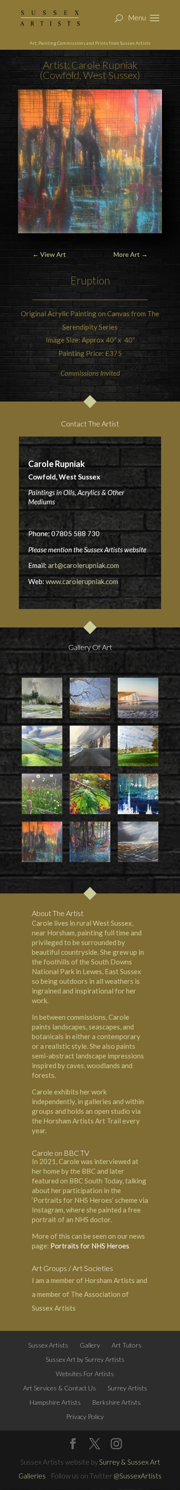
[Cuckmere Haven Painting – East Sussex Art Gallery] (138, 698)
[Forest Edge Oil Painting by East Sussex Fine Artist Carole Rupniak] (42, 698)
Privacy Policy (85, 1416)
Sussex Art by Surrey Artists (85, 1359)
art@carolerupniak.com (83, 565)
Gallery (90, 1345)
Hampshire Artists (55, 1402)
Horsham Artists (109, 1280)
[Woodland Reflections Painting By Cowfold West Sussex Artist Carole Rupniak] (90, 842)
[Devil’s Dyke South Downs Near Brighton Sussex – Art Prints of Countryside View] (42, 746)
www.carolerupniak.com (82, 581)
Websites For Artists (85, 1374)
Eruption (90, 280)
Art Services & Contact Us (59, 1388)
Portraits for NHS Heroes (89, 1246)
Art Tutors (127, 1345)
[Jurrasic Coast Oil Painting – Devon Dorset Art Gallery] (90, 746)
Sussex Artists (48, 1345)
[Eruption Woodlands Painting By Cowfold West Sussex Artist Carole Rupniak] (42, 842)
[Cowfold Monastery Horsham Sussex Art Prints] (138, 746)
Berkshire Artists (116, 1402)
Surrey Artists (127, 1388)
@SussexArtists (138, 1476)
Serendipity (79, 327)
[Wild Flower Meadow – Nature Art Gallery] (42, 794)
